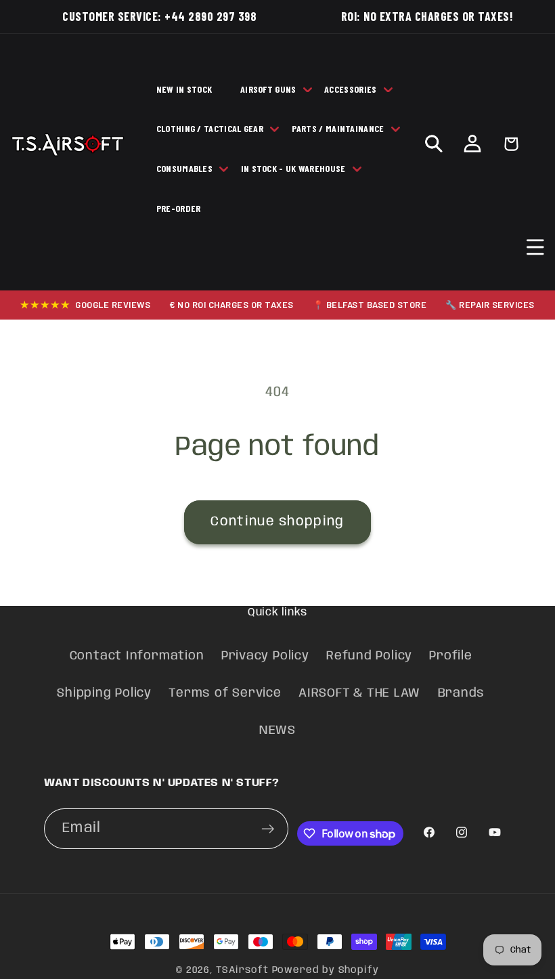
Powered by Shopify (325, 970)
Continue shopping (277, 522)
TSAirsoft (242, 970)
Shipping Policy (104, 693)
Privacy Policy (265, 656)
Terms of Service (225, 693)
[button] (535, 247)
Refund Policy (369, 656)
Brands (461, 693)
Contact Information (137, 656)
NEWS (277, 730)
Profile (450, 656)
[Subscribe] (268, 829)
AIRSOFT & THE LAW (359, 693)
